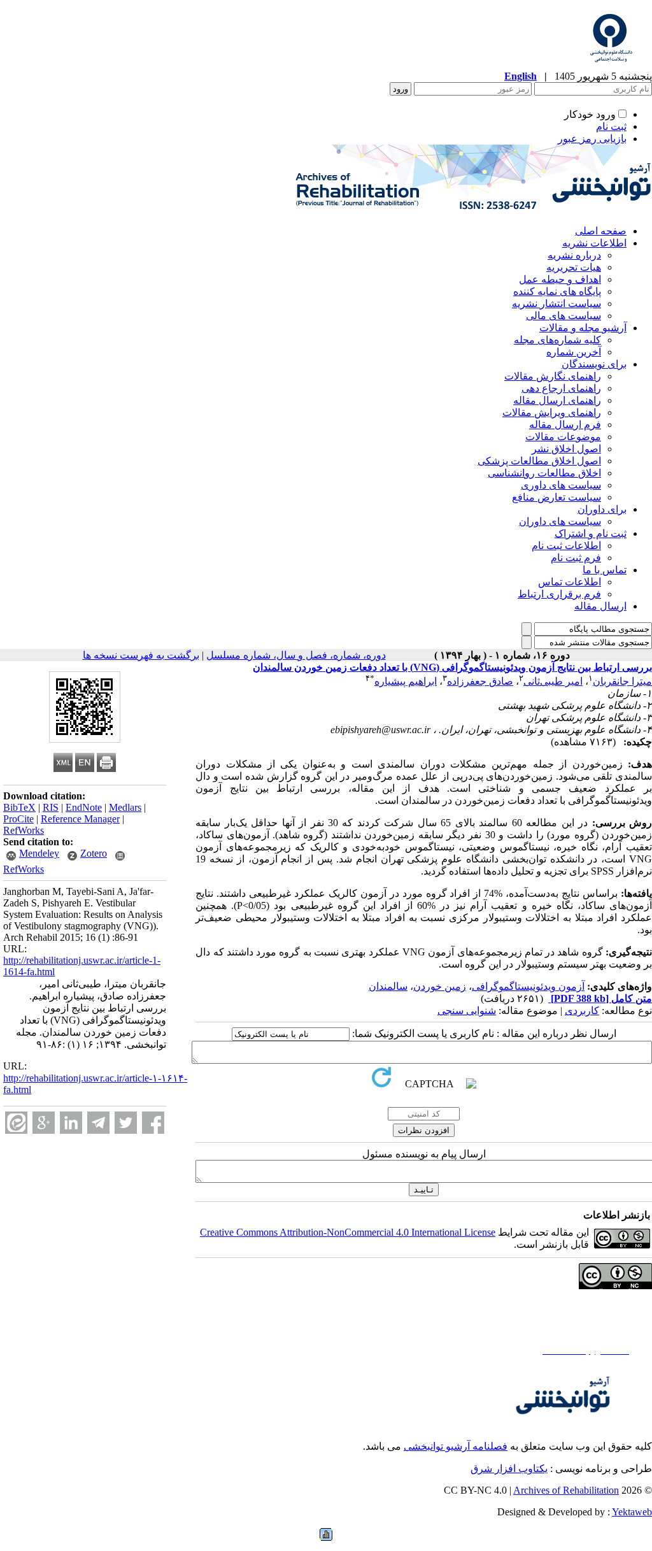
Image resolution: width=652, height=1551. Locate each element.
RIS (51, 807)
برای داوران (602, 509)
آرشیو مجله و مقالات (583, 327)
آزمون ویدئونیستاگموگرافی (528, 986)
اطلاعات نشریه (594, 243)
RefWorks (23, 830)
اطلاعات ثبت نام (566, 545)
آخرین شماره (573, 352)
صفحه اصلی (601, 230)
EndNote (84, 807)
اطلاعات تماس (569, 581)
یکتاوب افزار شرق (509, 1468)
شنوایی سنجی (466, 1010)
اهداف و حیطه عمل (560, 279)
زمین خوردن (439, 986)
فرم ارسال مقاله (565, 424)
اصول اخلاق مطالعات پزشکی (539, 460)
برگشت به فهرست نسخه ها (141, 655)
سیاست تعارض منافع (556, 497)
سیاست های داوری (561, 485)
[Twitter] (126, 1122)
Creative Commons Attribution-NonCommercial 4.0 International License (347, 1232)
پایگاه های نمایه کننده (557, 291)
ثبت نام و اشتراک (591, 533)
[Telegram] (98, 1122)
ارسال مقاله (600, 606)
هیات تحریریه (573, 267)
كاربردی (582, 1010)
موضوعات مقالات (563, 436)
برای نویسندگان (594, 364)
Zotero (93, 853)
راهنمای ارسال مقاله (557, 400)
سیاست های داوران (560, 521)
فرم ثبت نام (576, 557)
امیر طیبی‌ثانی (553, 681)
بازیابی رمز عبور (592, 138)
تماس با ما (605, 569)
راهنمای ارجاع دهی (561, 388)
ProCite (18, 818)
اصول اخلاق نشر (566, 448)
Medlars (125, 807)
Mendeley (39, 853)
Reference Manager (80, 818)
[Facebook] (153, 1122)
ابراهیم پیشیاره (405, 681)
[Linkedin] (71, 1122)
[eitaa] (16, 1122)
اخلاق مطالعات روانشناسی (544, 473)
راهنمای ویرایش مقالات (551, 412)
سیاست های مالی (563, 315)
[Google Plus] (43, 1122)
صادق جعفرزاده (480, 681)
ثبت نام (611, 126)
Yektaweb (632, 1511)
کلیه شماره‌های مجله (557, 339)
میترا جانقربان (622, 681)
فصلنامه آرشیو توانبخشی (455, 1446)
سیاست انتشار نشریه (556, 303)
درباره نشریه (574, 255)
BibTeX (19, 807)
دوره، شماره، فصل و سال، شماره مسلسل (296, 655)
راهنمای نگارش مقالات (552, 376)
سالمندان (388, 986)
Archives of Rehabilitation (566, 1490)
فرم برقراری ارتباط (559, 594)
